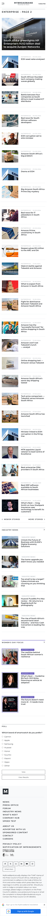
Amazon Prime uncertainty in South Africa (30, 232)
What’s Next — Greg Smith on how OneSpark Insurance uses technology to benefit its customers (32, 507)
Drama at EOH (27, 171)
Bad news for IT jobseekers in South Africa (30, 215)
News (6, 802)
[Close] (44, 905)
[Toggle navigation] (3, 3)
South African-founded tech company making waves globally (32, 79)
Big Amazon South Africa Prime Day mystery (33, 190)
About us (8, 826)
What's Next (10, 815)
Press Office (11, 805)
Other (7, 766)
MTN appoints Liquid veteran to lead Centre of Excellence (32, 452)
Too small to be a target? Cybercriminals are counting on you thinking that (33, 582)
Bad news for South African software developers (30, 120)
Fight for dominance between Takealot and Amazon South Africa (31, 304)
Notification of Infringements (22, 847)
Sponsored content (15, 832)
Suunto (7, 755)
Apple (7, 740)
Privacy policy (12, 844)
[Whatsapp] (16, 864)
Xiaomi (7, 758)
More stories (36, 519)
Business (8, 37)
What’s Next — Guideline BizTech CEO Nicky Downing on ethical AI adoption (32, 679)
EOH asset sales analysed (33, 59)
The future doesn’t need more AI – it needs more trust (32, 702)
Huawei (7, 748)
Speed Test (9, 821)
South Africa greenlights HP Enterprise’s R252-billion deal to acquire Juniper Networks (22, 43)
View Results (23, 777)
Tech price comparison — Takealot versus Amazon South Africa (33, 398)
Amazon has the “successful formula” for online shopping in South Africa (33, 328)
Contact (8, 836)
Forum (7, 808)
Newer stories (11, 519)
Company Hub (11, 818)
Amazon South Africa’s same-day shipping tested (31, 380)
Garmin (7, 737)
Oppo (6, 762)
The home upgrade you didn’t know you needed (32, 560)
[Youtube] (27, 864)
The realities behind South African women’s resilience (32, 654)
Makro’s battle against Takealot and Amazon (31, 267)
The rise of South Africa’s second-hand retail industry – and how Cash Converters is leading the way (33, 622)
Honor (7, 751)
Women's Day (27, 650)
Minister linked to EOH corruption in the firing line (32, 434)
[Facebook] (5, 864)
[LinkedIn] (21, 864)
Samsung (8, 744)
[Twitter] (10, 864)
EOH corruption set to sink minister (31, 137)
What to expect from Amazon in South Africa (32, 285)
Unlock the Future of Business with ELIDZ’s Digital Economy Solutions (31, 543)
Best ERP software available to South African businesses (30, 487)
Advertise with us (14, 829)
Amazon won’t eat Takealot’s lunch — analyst (29, 345)
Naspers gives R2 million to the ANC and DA (32, 249)
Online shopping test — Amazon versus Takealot (32, 361)
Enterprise (26, 57)
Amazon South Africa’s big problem (31, 155)
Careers (8, 839)
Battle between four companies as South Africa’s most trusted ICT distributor (32, 98)
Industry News (28, 537)
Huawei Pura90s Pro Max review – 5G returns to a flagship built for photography (33, 602)
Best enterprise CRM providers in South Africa (32, 468)
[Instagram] (32, 864)
